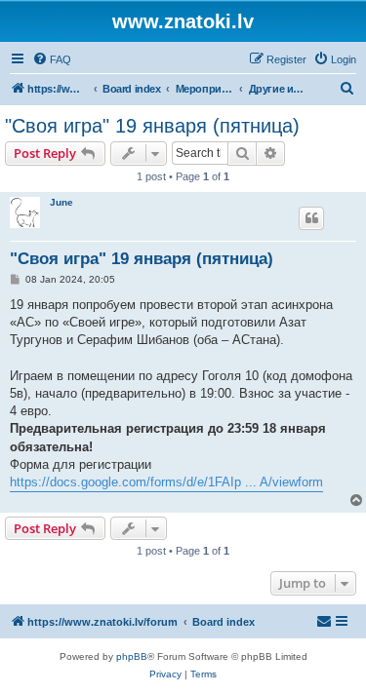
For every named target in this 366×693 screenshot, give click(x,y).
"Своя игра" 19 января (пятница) (152, 125)
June (61, 202)
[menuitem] (51, 59)
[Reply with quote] (311, 218)
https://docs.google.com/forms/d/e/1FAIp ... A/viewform (166, 482)
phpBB (131, 656)
